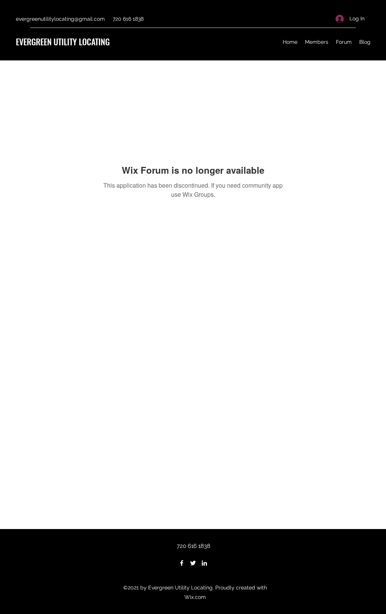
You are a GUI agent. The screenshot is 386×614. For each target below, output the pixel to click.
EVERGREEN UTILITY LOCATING (63, 41)
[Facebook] (181, 563)
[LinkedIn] (204, 563)
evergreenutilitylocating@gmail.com (60, 19)
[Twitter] (193, 563)
